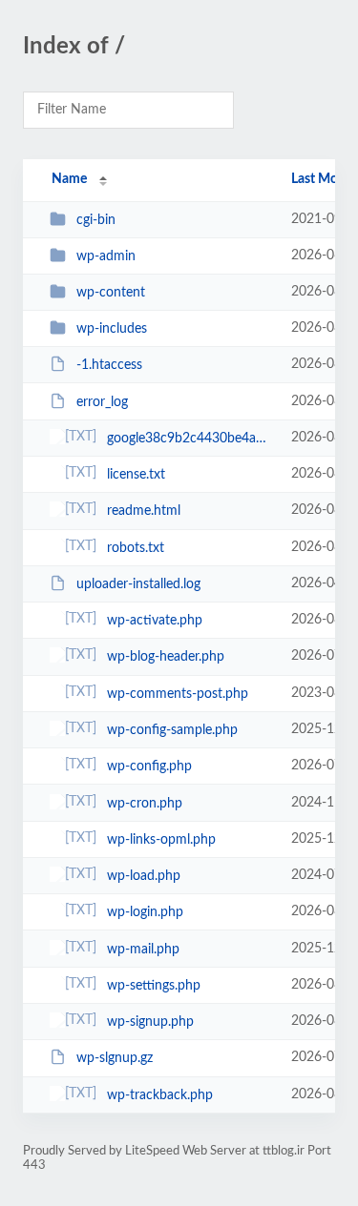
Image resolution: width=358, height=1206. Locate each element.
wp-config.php (149, 766)
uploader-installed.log (138, 584)
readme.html (143, 511)
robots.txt (135, 548)
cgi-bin (96, 220)
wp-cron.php (144, 803)
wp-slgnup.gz (114, 1058)
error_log (102, 402)
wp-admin (106, 256)
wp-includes (111, 329)
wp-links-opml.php (161, 840)
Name (69, 179)
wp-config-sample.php (172, 730)
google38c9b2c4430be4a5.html (190, 438)
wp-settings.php (153, 985)
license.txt (136, 474)
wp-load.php (143, 876)
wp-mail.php (143, 949)
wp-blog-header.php (165, 657)
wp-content (110, 292)
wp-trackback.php (160, 1095)
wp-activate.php (154, 620)
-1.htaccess (109, 365)
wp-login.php (145, 912)
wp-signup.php (150, 1022)
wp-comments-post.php (177, 694)
